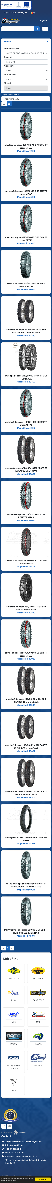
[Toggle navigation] (45, 29)
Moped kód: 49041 (26, 936)
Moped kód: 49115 (26, 428)
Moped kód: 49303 (26, 797)
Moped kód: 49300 (26, 474)
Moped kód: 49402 (26, 381)
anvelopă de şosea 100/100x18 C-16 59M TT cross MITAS (26, 146)
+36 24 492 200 (13, 1149)
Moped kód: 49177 (26, 566)
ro (34, 13)
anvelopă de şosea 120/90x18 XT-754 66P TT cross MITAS (26, 562)
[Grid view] (9, 103)
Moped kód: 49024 (26, 520)
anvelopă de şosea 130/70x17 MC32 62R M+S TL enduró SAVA (26, 608)
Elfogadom (42, 1179)
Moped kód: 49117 (26, 243)
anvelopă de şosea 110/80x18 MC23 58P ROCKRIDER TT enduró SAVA (26, 331)
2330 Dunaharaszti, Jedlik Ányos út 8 (23, 1141)
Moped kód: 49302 (26, 751)
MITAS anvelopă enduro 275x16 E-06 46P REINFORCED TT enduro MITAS (26, 885)
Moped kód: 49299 (26, 335)
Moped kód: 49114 (26, 197)
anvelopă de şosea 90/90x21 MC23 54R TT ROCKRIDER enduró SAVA (26, 746)
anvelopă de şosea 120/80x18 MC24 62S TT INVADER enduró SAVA (26, 469)
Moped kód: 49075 (26, 289)
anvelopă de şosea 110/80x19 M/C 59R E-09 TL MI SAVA (26, 377)
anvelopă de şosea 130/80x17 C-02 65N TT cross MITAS (26, 654)
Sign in (43, 20)
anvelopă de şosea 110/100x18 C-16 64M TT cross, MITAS (26, 239)
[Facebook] (3, 1126)
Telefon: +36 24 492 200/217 (15, 13)
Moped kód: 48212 (26, 843)
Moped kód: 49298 (26, 705)
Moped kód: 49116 (26, 151)
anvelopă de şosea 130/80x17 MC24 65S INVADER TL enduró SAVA (26, 700)
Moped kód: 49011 (26, 889)
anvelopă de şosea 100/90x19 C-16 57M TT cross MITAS (26, 192)
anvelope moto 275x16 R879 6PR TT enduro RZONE (26, 839)
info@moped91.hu (14, 1145)
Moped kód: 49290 (26, 612)
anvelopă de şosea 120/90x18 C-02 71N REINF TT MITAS (26, 516)
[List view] (4, 103)
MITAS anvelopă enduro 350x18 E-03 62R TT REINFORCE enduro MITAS (26, 931)
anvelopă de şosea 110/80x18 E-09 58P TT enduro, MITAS (26, 285)
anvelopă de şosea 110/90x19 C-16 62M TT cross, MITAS (26, 423)
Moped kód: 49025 (26, 659)
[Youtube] (9, 1126)
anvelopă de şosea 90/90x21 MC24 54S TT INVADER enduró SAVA (26, 793)
